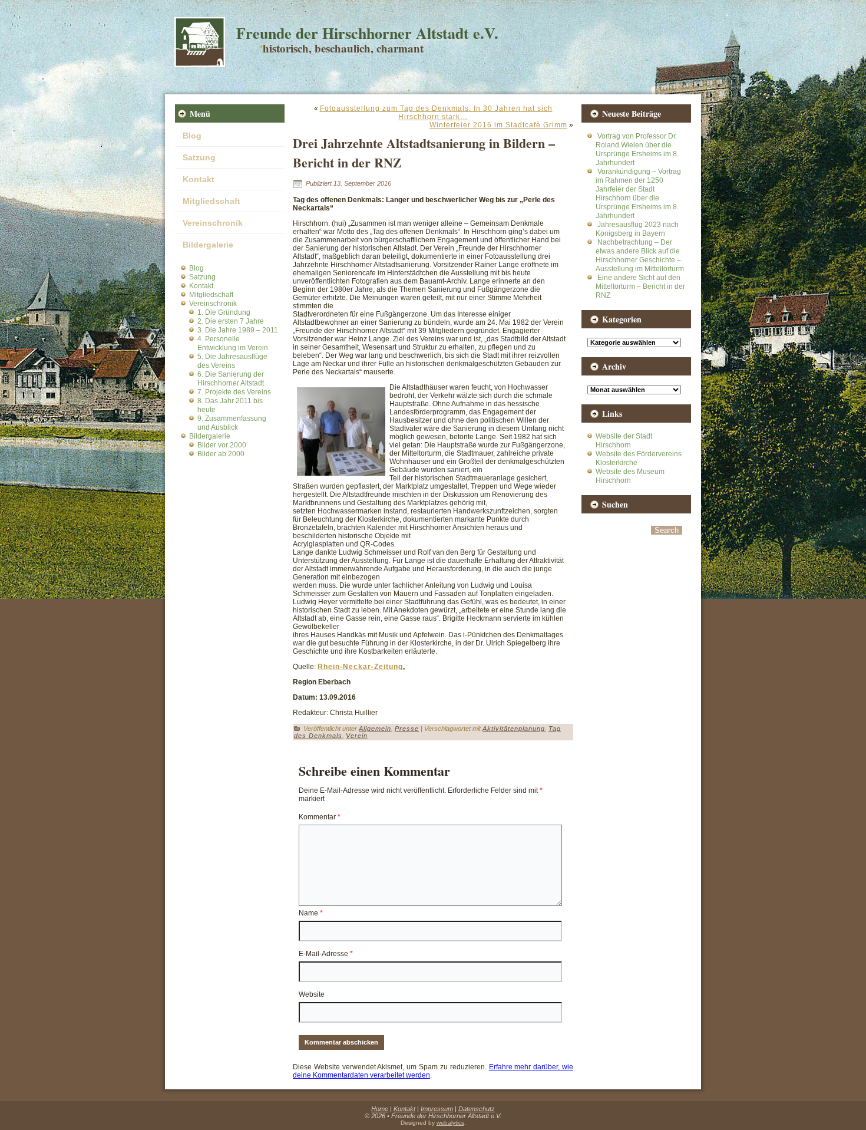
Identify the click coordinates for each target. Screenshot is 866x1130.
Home (379, 1108)
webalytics (450, 1122)
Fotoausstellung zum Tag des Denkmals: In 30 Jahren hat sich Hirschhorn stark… (436, 112)
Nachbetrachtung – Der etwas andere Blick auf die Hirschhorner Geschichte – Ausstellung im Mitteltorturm (640, 255)
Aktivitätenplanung (513, 728)
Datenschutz (476, 1108)
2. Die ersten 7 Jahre (230, 321)
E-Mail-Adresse (326, 954)
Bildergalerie (208, 244)
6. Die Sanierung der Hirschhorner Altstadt (230, 378)
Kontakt (198, 179)
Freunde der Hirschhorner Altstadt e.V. (367, 33)
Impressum (437, 1108)
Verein (357, 735)
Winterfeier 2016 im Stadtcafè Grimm (498, 125)
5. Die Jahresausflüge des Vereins (232, 361)
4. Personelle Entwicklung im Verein (232, 343)
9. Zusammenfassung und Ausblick (231, 422)
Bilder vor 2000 (221, 445)
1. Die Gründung (223, 312)
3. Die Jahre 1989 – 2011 (237, 330)
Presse (407, 728)
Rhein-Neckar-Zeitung (360, 667)
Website (312, 994)
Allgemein (375, 728)
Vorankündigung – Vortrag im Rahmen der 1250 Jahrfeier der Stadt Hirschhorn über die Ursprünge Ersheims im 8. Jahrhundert (638, 193)
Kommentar (320, 817)
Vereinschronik (213, 223)
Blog (192, 135)
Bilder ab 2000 (220, 454)
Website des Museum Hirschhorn (630, 476)
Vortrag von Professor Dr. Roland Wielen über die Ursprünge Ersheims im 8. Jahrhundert (637, 149)
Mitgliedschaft (211, 201)
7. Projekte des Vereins (234, 392)
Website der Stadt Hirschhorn (624, 440)
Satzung (199, 157)
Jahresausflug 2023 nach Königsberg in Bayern (637, 229)
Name (311, 913)
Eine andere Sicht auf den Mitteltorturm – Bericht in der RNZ (640, 286)
